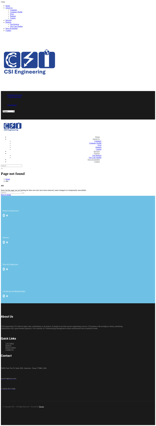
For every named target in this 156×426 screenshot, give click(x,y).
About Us (9, 8)
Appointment (12, 105)
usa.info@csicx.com (14, 95)
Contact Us (9, 350)
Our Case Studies (16, 26)
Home (7, 6)
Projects (8, 22)
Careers (13, 18)
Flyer (12, 14)
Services (8, 20)
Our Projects (14, 24)
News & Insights (11, 28)
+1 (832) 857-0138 (14, 97)
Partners (13, 16)
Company (13, 10)
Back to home (6, 195)
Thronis (41, 407)
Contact (8, 30)
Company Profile (16, 12)
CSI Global (9, 343)
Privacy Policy (10, 348)
